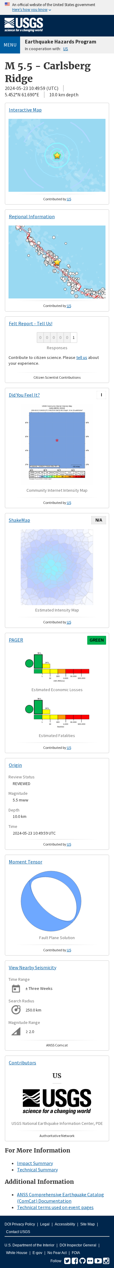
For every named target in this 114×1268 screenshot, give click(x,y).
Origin (15, 765)
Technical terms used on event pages (55, 1207)
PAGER (16, 640)
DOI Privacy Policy (20, 1224)
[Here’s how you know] (57, 7)
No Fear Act (57, 1253)
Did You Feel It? (24, 395)
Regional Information (32, 216)
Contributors (22, 1063)
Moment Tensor (25, 862)
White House (16, 1253)
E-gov (37, 1253)
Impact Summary (35, 1163)
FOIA (76, 1253)
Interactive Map (25, 110)
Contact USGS (18, 1232)
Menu (10, 45)
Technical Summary (37, 1169)
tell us (81, 357)
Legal (45, 1224)
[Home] (24, 33)
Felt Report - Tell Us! (30, 323)
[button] (57, 155)
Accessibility (65, 1224)
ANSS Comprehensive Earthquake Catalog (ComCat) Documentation (60, 1197)
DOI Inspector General (78, 1245)
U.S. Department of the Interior (29, 1245)
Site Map (87, 1224)
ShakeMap (19, 520)
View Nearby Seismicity (32, 967)
